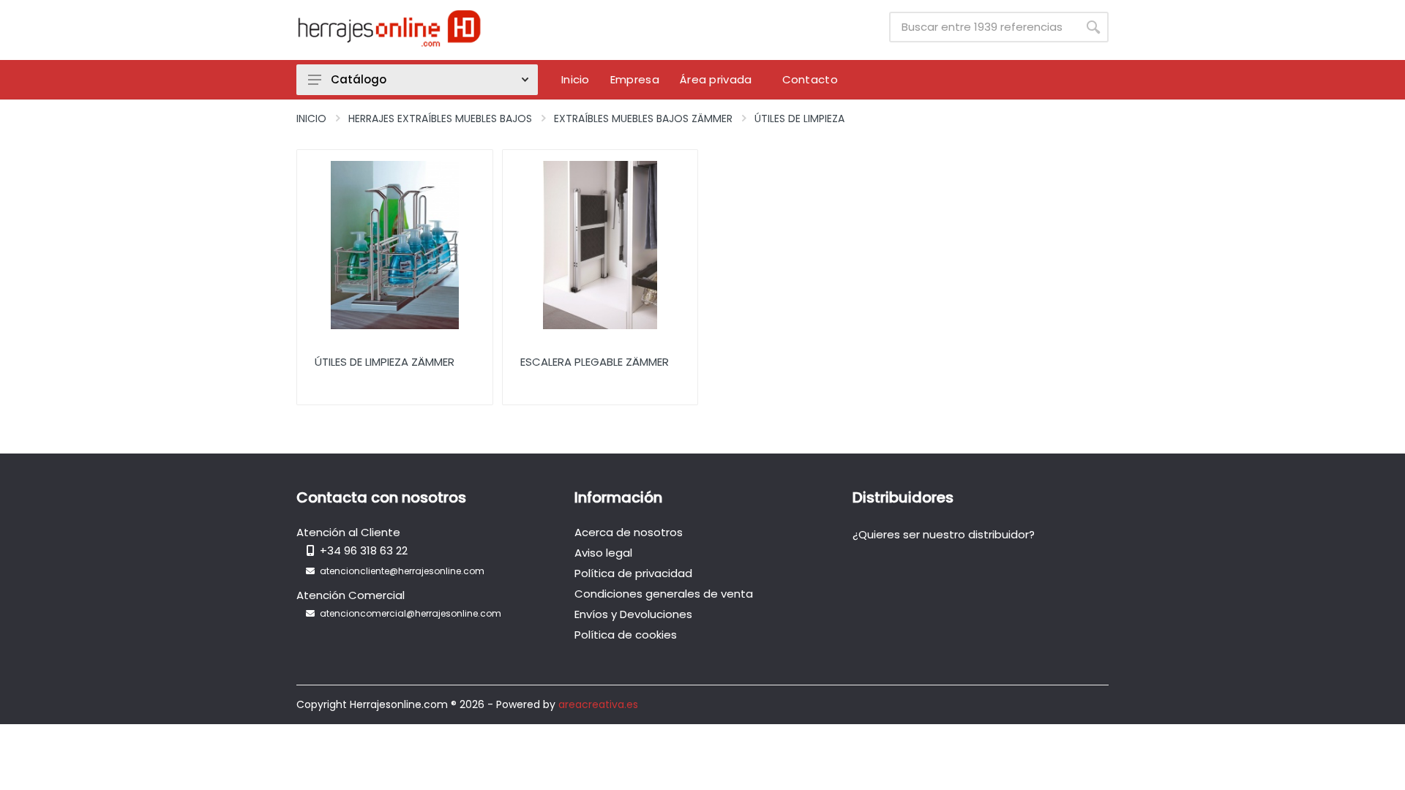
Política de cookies (625, 634)
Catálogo (358, 79)
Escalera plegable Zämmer (594, 361)
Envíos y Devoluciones (633, 614)
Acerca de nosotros (628, 532)
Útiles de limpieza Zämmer (384, 361)
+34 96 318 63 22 (364, 550)
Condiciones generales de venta (663, 593)
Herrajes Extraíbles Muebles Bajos (440, 118)
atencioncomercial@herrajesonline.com (410, 613)
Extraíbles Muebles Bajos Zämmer (643, 118)
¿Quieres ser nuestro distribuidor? (944, 534)
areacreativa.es (598, 704)
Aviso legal (603, 552)
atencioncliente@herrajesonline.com (402, 571)
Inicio (311, 118)
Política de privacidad (633, 573)
